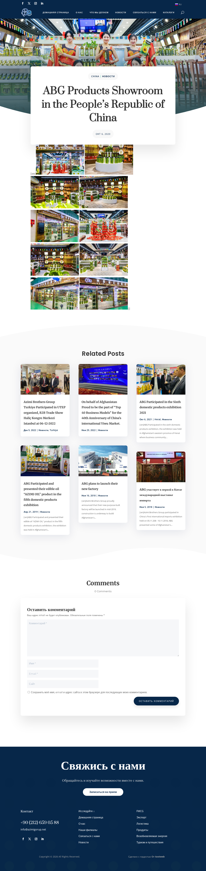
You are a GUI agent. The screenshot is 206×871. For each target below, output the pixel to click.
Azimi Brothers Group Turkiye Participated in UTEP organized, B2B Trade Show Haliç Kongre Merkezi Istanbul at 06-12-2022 (45, 412)
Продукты (142, 830)
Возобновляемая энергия (151, 836)
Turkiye (54, 430)
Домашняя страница (56, 12)
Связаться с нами (144, 12)
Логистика (142, 823)
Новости (120, 12)
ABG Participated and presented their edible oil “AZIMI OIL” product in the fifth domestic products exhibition (42, 494)
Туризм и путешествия (149, 842)
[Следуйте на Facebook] (22, 3)
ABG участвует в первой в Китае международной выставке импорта (161, 495)
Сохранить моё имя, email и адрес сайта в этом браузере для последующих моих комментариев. (89, 692)
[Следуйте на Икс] (29, 3)
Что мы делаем (99, 12)
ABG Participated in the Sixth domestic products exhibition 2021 (160, 407)
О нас (79, 12)
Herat (157, 419)
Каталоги (168, 12)
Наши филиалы (88, 830)
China (95, 76)
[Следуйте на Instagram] (35, 3)
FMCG (140, 811)
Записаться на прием (103, 792)
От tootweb (158, 856)
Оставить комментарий (156, 701)
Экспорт (141, 817)
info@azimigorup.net (33, 829)
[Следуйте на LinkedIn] (42, 3)
